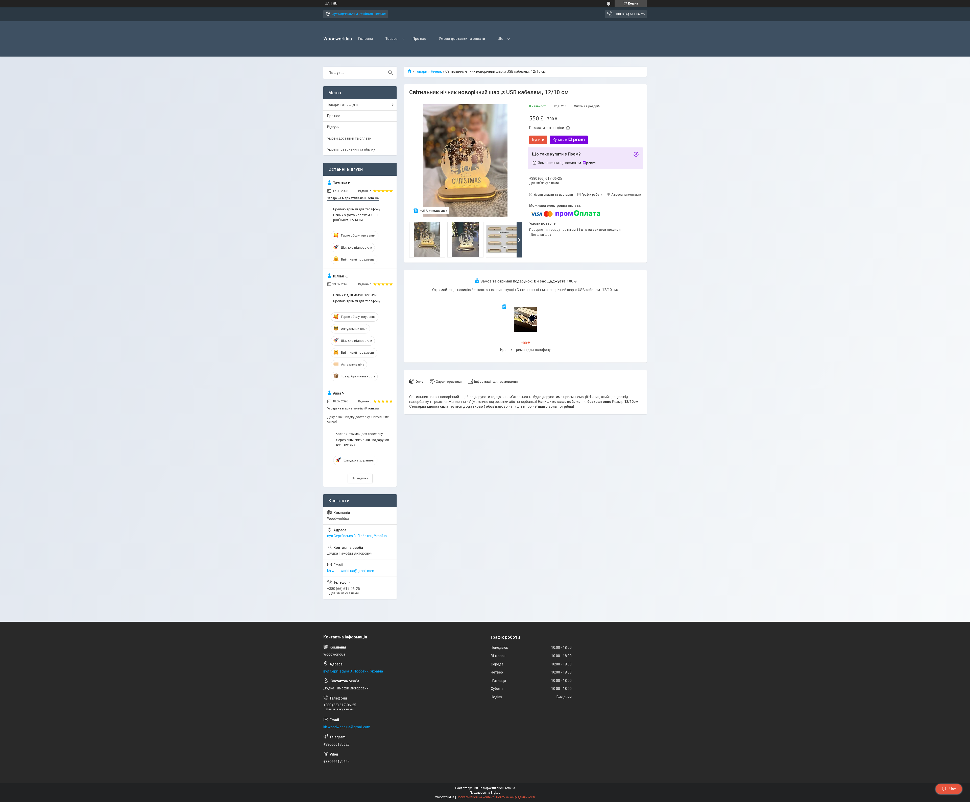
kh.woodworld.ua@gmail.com (350, 571)
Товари (391, 39)
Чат (952, 789)
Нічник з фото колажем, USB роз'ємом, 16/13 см (355, 217)
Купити (538, 140)
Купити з (560, 140)
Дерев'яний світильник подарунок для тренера (362, 442)
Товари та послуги (342, 104)
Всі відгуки (360, 478)
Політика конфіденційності (515, 797)
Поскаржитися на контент (475, 797)
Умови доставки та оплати (462, 39)
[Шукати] (390, 73)
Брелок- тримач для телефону (525, 350)
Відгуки (333, 127)
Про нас (419, 39)
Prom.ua (509, 788)
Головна (365, 39)
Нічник (436, 71)
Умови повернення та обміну (351, 149)
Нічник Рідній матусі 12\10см (355, 295)
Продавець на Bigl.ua (485, 792)
